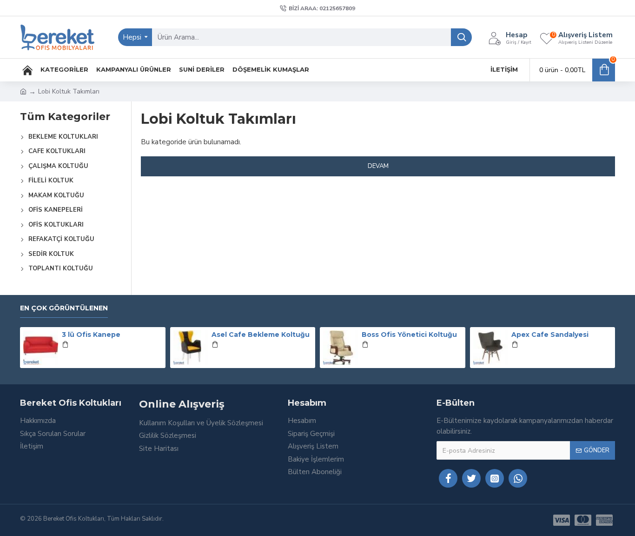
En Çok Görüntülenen (64, 308)
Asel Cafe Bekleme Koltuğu (261, 334)
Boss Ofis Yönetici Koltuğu (409, 334)
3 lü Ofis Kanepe (91, 334)
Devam (378, 166)
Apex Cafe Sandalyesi (550, 334)
